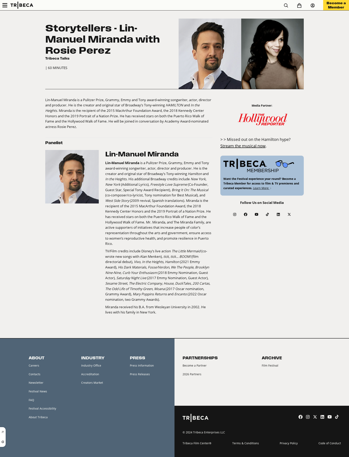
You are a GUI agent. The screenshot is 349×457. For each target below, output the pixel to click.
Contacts (34, 374)
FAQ (31, 400)
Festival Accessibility (42, 408)
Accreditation (90, 374)
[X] (289, 214)
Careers (34, 365)
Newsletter (36, 383)
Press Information (142, 365)
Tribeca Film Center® (197, 443)
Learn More (261, 188)
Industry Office (91, 365)
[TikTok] (267, 214)
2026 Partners (192, 374)
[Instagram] (234, 214)
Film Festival (270, 365)
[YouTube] (256, 214)
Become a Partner (195, 365)
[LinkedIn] (278, 214)
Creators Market (92, 383)
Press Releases (140, 374)
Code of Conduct (330, 443)
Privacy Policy (289, 443)
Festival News (38, 391)
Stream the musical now (243, 145)
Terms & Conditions (245, 443)
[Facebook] (245, 214)
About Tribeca (38, 417)
